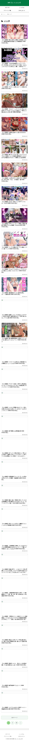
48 (16, 722)
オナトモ (8, 734)
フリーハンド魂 (7, 736)
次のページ (14, 717)
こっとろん (21, 734)
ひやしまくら (21, 736)
